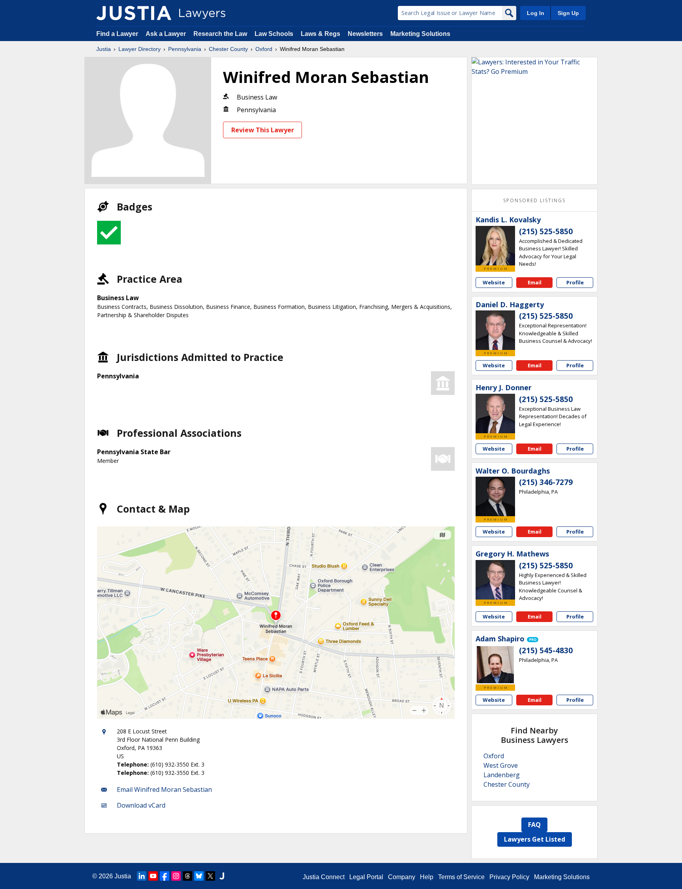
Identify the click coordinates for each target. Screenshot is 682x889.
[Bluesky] (199, 876)
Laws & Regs (320, 33)
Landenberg (501, 775)
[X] (210, 876)
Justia (103, 49)
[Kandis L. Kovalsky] (495, 245)
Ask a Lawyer (166, 33)
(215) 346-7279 (546, 482)
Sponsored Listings (534, 200)
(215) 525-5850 (546, 231)
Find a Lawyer (117, 33)
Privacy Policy (509, 877)
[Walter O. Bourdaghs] (495, 496)
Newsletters (365, 33)
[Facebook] (164, 876)
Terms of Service (461, 877)
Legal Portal (366, 877)
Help (426, 877)
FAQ (534, 824)
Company (401, 877)
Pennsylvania (184, 49)
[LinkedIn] (141, 876)
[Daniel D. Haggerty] (495, 330)
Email (534, 282)
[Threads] (187, 876)
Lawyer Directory (139, 49)
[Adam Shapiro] (495, 664)
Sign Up (568, 13)
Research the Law (220, 33)
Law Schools (274, 33)
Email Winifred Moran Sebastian (164, 789)
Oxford (263, 49)
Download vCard (141, 805)
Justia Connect (324, 877)
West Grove (500, 765)
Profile (575, 282)
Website (494, 282)
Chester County (228, 49)
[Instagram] (176, 876)
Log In (535, 13)
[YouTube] (153, 876)
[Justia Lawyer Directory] (133, 13)
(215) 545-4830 (546, 650)
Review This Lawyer (262, 130)
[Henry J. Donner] (495, 413)
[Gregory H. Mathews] (495, 580)
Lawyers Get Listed (534, 839)
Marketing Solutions (420, 33)
